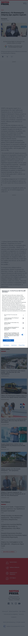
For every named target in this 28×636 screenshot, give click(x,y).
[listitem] (14, 315)
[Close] (25, 291)
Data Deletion (6, 345)
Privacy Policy (22, 345)
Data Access (14, 345)
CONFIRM (8, 340)
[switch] (23, 318)
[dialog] (14, 318)
